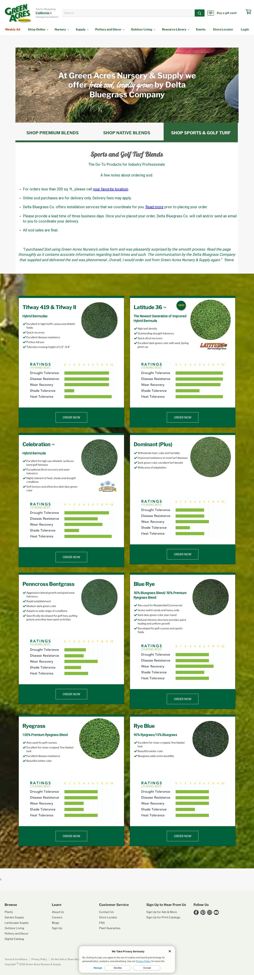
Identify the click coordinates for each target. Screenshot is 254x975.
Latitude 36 (150, 307)
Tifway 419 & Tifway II (49, 307)
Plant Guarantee (109, 928)
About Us (58, 912)
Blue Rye (144, 584)
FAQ (102, 922)
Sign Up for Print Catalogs (163, 917)
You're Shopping (46, 9)
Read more (154, 207)
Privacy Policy (39, 959)
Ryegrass (33, 726)
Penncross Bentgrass (48, 584)
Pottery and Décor (108, 29)
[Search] (200, 13)
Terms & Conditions (16, 959)
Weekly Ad (12, 29)
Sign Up (57, 928)
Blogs (55, 922)
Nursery (61, 29)
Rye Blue (144, 726)
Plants (9, 912)
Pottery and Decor (16, 933)
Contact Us (106, 912)
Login (245, 29)
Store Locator (223, 29)
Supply (81, 29)
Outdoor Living (142, 29)
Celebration (38, 444)
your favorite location (110, 189)
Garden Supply (14, 917)
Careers (57, 917)
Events (200, 29)
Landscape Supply (17, 922)
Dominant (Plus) (153, 444)
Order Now (71, 417)
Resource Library (174, 29)
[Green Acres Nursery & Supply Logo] (18, 13)
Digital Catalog (14, 939)
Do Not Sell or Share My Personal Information (77, 959)
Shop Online (37, 29)
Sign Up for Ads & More (161, 912)
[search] (128, 13)
